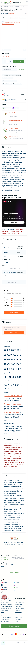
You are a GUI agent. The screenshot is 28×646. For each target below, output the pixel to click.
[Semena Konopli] (14, 538)
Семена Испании (5, 619)
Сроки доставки (18, 617)
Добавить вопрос (14, 332)
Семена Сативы (4, 610)
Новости (17, 613)
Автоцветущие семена (6, 608)
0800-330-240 (4, 559)
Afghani (2, 612)
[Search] (23, 2)
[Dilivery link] (25, 94)
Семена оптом (18, 604)
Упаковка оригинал (13, 128)
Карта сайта (18, 619)
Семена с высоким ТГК (6, 600)
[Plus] (10, 61)
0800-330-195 (4, 557)
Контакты (17, 600)
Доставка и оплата (19, 608)
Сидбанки (6, 6)
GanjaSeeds (11, 13)
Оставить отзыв (14, 312)
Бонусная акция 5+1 (14, 136)
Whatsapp (18, 587)
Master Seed (3, 613)
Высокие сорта (4, 615)
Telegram (18, 582)
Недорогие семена (5, 621)
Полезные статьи (19, 615)
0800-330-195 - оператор (15, 112)
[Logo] (7, 2)
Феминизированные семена (7, 604)
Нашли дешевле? (6, 56)
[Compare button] (24, 50)
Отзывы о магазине (19, 602)
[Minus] (5, 61)
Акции (16, 621)
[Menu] (1, 2)
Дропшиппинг (18, 606)
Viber (17, 584)
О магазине (18, 610)
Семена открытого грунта (6, 606)
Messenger (18, 589)
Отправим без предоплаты (15, 120)
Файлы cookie (18, 612)
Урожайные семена (5, 602)
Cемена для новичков (5, 617)
